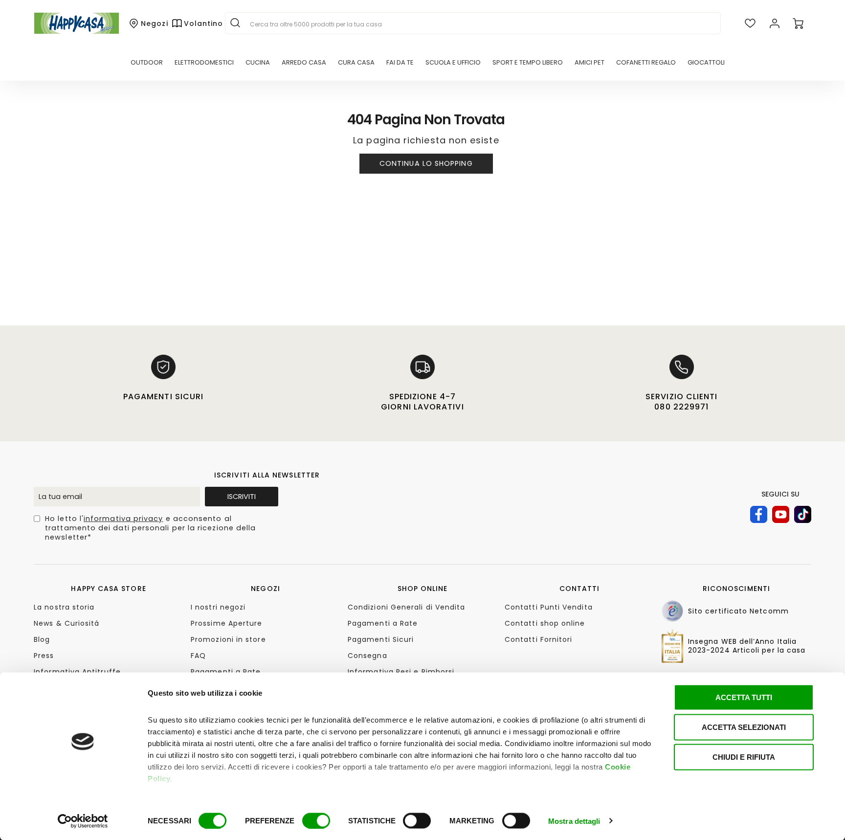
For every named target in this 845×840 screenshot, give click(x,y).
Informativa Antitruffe (77, 672)
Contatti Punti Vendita (549, 607)
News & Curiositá (66, 623)
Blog (42, 639)
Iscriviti (241, 496)
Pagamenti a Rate (226, 672)
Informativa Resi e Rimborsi (401, 672)
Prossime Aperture (226, 623)
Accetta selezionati (744, 727)
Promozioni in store (228, 639)
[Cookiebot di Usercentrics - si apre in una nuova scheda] (83, 821)
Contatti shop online (545, 623)
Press (44, 655)
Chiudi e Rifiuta (743, 757)
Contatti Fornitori (538, 639)
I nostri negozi (218, 607)
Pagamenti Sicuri (381, 639)
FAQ (198, 655)
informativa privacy (123, 518)
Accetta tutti (743, 697)
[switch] (316, 820)
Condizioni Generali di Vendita (406, 607)
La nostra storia (64, 607)
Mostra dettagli (574, 821)
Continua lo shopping (426, 163)
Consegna (367, 655)
